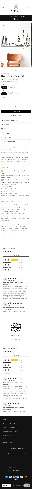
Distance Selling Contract (10, 431)
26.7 (4, 94)
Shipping (8, 81)
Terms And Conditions (9, 427)
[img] (12, 278)
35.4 (10, 94)
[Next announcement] (29, 18)
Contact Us (6, 439)
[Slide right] (19, 70)
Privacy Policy (6, 435)
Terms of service (16, 485)
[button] (3, 7)
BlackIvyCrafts (10, 482)
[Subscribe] (25, 453)
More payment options (16, 115)
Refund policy (26, 483)
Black (11, 87)
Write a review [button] (16, 255)
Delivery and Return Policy (10, 424)
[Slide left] (12, 70)
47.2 (17, 94)
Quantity (3, 97)
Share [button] (4, 238)
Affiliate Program (7, 442)
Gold (4, 87)
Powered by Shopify (17, 482)
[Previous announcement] (3, 18)
